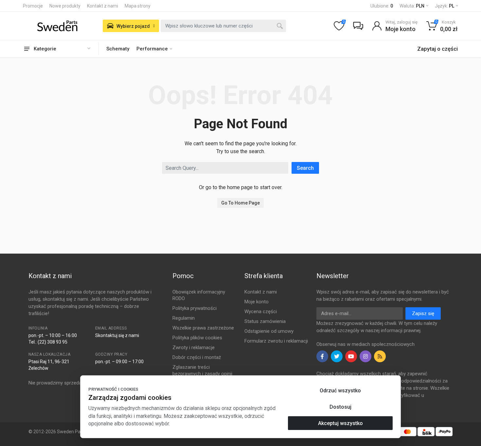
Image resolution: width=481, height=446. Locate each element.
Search (305, 168)
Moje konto (256, 302)
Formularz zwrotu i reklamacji (276, 341)
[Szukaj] (280, 26)
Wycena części (260, 311)
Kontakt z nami (102, 6)
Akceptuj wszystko (340, 423)
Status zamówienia (265, 321)
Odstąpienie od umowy (269, 331)
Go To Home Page (240, 202)
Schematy (117, 49)
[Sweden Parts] (57, 26)
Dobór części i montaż (196, 357)
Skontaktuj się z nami (117, 335)
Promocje (33, 6)
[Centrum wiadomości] (358, 26)
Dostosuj (340, 407)
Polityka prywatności (194, 308)
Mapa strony (138, 6)
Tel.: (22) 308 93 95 (47, 342)
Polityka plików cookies (197, 338)
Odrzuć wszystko (340, 390)
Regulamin (183, 318)
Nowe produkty (64, 6)
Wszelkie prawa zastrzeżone (203, 328)
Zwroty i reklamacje (193, 347)
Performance (152, 49)
